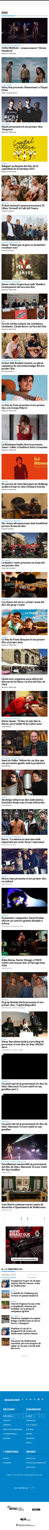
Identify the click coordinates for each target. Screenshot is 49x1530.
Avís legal (30, 1467)
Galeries (7, 1463)
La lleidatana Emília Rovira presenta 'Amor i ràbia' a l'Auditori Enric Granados (24, 446)
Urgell (29, 1443)
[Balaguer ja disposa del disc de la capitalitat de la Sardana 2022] (24, 149)
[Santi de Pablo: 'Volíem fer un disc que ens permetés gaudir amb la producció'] (24, 743)
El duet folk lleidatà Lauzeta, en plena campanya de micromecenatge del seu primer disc (23, 365)
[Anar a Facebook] (22, 1399)
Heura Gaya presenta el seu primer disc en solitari (24, 880)
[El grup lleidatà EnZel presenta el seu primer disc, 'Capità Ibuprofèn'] (24, 985)
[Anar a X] (26, 1399)
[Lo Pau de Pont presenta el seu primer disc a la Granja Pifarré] (24, 388)
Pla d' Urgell (32, 1425)
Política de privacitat (36, 1463)
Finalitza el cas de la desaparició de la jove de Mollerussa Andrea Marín (24, 1331)
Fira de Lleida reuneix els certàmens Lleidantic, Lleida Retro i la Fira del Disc (24, 325)
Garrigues (31, 1420)
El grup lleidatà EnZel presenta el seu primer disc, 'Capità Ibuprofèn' (22, 1003)
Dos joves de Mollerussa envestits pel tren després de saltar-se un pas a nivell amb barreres (26, 1344)
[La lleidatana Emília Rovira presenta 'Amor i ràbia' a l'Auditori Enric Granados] (24, 427)
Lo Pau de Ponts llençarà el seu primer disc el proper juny (23, 641)
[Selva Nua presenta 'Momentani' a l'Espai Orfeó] (24, 70)
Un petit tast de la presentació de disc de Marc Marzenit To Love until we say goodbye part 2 (24, 1086)
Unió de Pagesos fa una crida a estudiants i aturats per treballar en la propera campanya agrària (25, 1307)
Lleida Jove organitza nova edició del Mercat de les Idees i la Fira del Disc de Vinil (23, 681)
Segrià (29, 1434)
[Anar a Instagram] (35, 1399)
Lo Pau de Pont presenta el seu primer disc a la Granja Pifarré (23, 406)
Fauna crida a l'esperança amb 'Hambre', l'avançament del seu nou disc (24, 285)
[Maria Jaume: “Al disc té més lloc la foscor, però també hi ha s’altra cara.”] (24, 704)
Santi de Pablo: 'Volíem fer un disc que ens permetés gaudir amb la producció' (23, 762)
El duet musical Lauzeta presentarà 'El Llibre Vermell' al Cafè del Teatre (23, 207)
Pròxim (44, 1219)
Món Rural (8, 1416)
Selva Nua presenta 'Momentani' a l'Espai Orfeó (24, 89)
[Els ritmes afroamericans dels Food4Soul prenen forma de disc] (24, 506)
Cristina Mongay (8, 211)
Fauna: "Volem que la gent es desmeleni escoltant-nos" (23, 246)
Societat (7, 1420)
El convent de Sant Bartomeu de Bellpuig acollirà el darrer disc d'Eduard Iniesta (24, 485)
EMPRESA (7, 1425)
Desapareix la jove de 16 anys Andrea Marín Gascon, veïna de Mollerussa (25, 1283)
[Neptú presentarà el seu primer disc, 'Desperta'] (24, 109)
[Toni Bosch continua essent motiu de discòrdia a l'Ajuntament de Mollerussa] (24, 1189)
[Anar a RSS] (43, 1399)
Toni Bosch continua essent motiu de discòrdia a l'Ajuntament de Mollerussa (23, 1206)
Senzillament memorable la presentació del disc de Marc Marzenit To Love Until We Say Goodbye (24, 1166)
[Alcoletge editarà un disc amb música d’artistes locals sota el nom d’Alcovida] (24, 782)
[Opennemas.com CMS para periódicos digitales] (24, 1488)
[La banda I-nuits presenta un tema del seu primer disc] (24, 545)
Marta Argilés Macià (9, 93)
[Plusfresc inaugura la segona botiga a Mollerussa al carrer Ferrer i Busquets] (6, 1319)
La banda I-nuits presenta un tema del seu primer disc (23, 564)
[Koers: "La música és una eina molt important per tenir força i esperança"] (24, 822)
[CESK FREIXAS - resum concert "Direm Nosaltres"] (24, 31)
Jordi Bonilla (6, 727)
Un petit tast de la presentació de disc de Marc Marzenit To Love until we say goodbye (24, 1126)
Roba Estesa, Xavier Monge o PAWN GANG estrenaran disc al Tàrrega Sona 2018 (23, 962)
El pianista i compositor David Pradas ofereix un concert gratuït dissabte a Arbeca (23, 920)
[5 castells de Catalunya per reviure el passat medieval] (6, 1294)
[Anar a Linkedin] (31, 1399)
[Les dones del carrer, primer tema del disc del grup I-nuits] (24, 585)
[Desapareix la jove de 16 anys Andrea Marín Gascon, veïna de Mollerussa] (6, 1284)
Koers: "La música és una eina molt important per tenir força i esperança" (23, 840)
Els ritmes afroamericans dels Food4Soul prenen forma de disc (24, 525)
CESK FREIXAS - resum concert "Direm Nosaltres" (24, 49)
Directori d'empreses (12, 1429)
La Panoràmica (10, 1434)
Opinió (6, 1458)
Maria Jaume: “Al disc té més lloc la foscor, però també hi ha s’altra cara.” (22, 722)
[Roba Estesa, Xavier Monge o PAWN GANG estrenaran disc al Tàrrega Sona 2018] (24, 943)
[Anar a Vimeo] (39, 1399)
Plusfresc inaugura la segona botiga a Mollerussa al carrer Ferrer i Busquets (25, 1321)
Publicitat (30, 1458)
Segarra (30, 1429)
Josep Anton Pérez (8, 568)
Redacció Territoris (9, 53)
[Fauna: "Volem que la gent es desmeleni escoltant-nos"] (24, 227)
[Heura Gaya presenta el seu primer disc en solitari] (24, 861)
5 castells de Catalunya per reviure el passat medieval (24, 1294)
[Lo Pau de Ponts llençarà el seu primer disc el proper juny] (24, 622)
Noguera (30, 1438)
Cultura (6, 1438)
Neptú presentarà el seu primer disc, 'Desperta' (22, 128)
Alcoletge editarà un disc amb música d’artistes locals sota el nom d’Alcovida (23, 801)
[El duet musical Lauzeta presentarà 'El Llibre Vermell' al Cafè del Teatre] (24, 188)
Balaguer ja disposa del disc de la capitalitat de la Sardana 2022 (20, 167)
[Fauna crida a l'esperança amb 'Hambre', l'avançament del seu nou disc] (24, 267)
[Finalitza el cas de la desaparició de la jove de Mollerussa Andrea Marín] (6, 1331)
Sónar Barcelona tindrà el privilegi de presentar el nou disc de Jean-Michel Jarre (23, 1044)
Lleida (29, 1416)
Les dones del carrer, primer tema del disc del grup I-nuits (23, 603)
